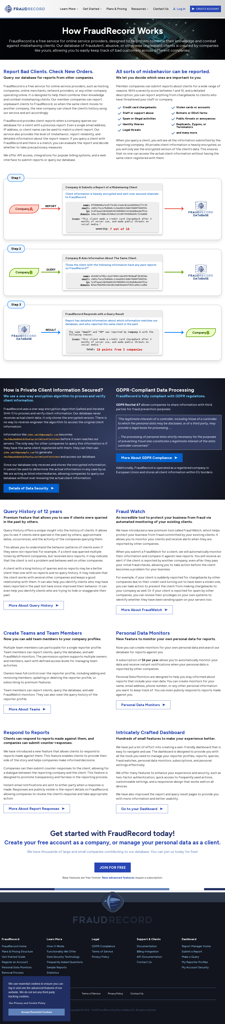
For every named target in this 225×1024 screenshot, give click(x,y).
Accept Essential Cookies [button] (36, 1012)
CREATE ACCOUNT (207, 8)
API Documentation (149, 956)
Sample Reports (57, 967)
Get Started (91, 9)
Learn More (68, 9)
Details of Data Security (28, 488)
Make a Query (190, 956)
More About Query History (31, 605)
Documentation (147, 946)
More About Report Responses (34, 809)
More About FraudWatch (141, 610)
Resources (138, 9)
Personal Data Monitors (140, 705)
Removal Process (13, 972)
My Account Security (195, 967)
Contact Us (161, 9)
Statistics (53, 972)
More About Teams (24, 709)
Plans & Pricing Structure (17, 951)
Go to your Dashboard (139, 809)
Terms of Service (102, 951)
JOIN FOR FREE (112, 867)
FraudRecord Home (14, 946)
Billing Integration (148, 951)
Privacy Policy (100, 956)
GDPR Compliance (103, 946)
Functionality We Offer (61, 951)
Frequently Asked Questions (65, 962)
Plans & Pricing (116, 9)
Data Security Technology (63, 956)
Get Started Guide (13, 956)
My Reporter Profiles (195, 962)
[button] (27, 1002)
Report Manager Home (196, 946)
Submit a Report (192, 951)
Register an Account (15, 962)
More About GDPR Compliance (146, 458)
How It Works (55, 946)
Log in (181, 9)
